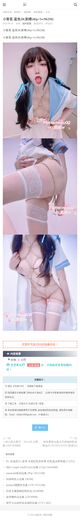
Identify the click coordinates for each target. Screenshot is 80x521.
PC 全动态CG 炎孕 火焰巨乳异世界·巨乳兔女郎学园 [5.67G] (40, 461)
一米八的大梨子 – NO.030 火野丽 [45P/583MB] (20, 444)
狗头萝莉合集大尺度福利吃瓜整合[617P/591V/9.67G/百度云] (59, 444)
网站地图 (47, 515)
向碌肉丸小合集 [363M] (19, 479)
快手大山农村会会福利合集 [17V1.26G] (28, 503)
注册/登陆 (33, 365)
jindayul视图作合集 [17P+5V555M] (25, 485)
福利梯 (27, 12)
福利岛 (40, 4)
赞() (41, 427)
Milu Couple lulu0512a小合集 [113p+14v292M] (32, 467)
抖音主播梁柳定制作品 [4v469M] (25, 491)
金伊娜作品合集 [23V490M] (22, 497)
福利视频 (38, 12)
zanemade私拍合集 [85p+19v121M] (25, 473)
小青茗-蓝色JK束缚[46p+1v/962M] (28, 19)
